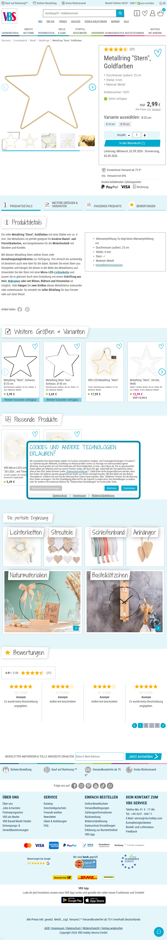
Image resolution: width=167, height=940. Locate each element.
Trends (63, 21)
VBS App (90, 834)
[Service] (137, 13)
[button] (4, 87)
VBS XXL (50, 21)
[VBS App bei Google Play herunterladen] (72, 899)
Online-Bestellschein (96, 803)
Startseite (5, 40)
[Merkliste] (145, 13)
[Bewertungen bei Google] (39, 861)
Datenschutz (60, 495)
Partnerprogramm (13, 812)
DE (164, 3)
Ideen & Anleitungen (96, 21)
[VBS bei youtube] (95, 785)
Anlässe (75, 21)
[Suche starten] (120, 13)
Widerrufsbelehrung (96, 821)
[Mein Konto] (153, 13)
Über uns (8, 803)
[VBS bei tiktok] (103, 785)
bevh (86, 857)
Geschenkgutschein (55, 808)
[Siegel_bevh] (85, 863)
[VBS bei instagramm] (81, 785)
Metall (33, 40)
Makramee (14, 281)
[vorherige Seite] (134, 725)
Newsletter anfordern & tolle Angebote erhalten (39, 756)
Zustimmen (129, 488)
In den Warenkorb (130, 143)
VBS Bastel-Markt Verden (17, 821)
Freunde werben (53, 812)
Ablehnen (112, 488)
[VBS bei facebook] (74, 785)
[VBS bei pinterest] (88, 785)
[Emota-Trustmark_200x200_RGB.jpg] (130, 861)
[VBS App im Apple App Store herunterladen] (95, 899)
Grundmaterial (20, 40)
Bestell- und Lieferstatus (140, 827)
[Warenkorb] (160, 13)
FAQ (46, 825)
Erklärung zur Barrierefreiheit (101, 830)
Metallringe (44, 40)
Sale (126, 21)
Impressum (79, 495)
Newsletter (50, 816)
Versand (156, 109)
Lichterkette (61, 272)
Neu (40, 21)
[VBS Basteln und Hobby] (9, 16)
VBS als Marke (11, 816)
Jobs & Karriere (11, 808)
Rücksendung (92, 816)
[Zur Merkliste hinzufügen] (158, 53)
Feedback (131, 831)
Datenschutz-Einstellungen (100, 825)
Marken (115, 21)
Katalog (48, 803)
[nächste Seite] (163, 725)
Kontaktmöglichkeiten (138, 822)
